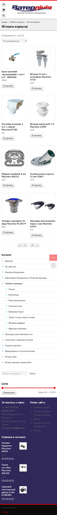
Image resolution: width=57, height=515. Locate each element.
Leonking (5, 512)
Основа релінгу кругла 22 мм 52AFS (42, 175)
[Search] (4, 15)
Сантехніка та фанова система (19, 340)
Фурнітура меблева (17, 328)
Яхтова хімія (10, 356)
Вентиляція (14, 295)
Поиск (32, 373)
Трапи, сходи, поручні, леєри (22, 317)
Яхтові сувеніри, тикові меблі (18, 362)
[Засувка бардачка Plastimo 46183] (23, 446)
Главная (4, 22)
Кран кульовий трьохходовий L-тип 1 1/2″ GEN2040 (13, 74)
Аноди (12, 289)
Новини (37, 430)
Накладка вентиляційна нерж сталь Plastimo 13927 (42, 223)
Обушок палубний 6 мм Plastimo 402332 (14, 175)
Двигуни (9, 261)
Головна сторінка (42, 407)
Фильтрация (9, 392)
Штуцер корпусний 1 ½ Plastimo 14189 (42, 125)
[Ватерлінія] (31, 9)
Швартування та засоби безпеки (20, 351)
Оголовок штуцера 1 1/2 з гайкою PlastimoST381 (12, 127)
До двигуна (10, 266)
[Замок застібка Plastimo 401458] (23, 468)
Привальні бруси (16, 311)
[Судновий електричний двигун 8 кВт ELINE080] (23, 490)
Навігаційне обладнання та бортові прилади (26, 278)
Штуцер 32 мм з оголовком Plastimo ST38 (40, 77)
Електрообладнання (14, 272)
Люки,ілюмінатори (17, 300)
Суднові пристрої (13, 345)
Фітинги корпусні (17, 323)
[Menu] (4, 4)
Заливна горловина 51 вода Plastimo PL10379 (14, 222)
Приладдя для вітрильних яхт (19, 334)
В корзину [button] (8, 85)
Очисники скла (15, 306)
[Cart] (4, 10)
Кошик (37, 419)
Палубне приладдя (17, 22)
